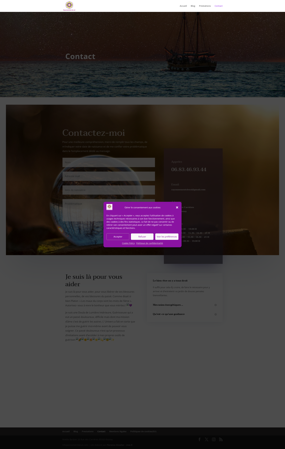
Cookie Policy (128, 243)
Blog (193, 6)
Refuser (142, 236)
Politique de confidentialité (149, 243)
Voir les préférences (167, 236)
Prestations (205, 6)
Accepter (118, 236)
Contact (219, 6)
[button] (177, 207)
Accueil (183, 6)
